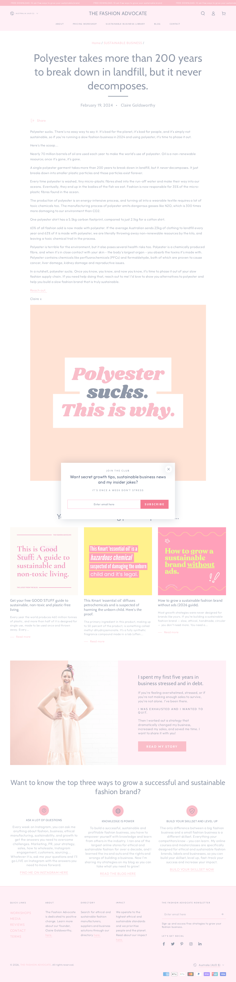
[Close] (168, 469)
